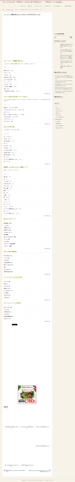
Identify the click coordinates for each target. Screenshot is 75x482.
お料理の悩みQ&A (58, 119)
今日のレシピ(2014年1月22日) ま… (42, 426)
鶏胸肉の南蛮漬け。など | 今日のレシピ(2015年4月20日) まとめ (16, 471)
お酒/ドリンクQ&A (59, 127)
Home (3, 9)
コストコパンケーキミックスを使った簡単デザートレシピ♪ (66, 62)
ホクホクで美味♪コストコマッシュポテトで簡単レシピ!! (66, 51)
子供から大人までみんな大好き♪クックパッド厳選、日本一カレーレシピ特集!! (66, 57)
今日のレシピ (8, 9)
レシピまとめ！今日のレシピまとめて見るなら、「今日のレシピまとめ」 (40, 480)
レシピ (12, 9)
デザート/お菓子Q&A (59, 125)
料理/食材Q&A (58, 123)
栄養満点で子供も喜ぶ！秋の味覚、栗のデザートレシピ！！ (66, 46)
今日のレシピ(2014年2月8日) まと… (43, 445)
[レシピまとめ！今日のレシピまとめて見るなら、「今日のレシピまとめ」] (32, 2)
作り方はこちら (48, 93)
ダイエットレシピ (59, 110)
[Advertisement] (27, 47)
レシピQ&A (58, 121)
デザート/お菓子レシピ (60, 117)
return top (72, 478)
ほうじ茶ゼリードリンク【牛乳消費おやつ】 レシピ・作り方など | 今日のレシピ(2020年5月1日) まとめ (64, 77)
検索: (55, 37)
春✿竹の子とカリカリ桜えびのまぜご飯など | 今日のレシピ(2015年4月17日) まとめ (38, 471)
